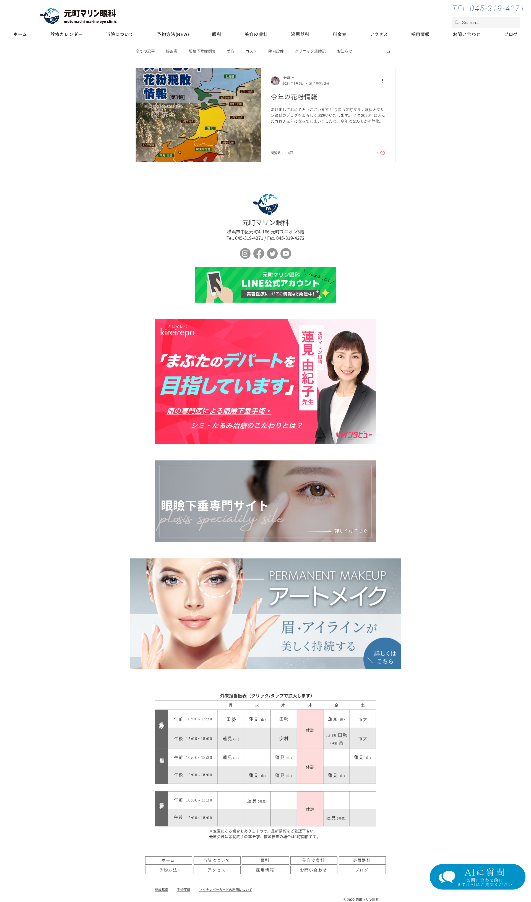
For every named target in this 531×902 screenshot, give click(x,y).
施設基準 (161, 889)
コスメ (251, 51)
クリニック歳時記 (310, 51)
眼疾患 (172, 51)
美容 (231, 51)
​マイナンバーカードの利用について (225, 889)
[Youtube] (285, 253)
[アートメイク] (265, 613)
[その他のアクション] (384, 81)
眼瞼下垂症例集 (202, 51)
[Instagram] (245, 253)
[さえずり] (272, 253)
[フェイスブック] (258, 253)
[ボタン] (265, 285)
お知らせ (344, 51)
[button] (388, 52)
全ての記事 (145, 51)
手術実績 (183, 889)
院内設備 (276, 51)
